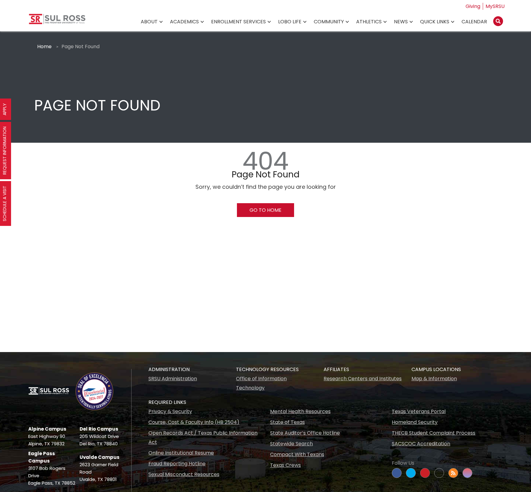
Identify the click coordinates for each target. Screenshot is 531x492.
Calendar (474, 21)
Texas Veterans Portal (419, 411)
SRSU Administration (172, 378)
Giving (473, 6)
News (401, 21)
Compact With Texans (297, 454)
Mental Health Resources (300, 411)
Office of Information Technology (261, 383)
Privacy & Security (170, 411)
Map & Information (434, 378)
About (149, 21)
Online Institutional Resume (181, 452)
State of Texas (287, 422)
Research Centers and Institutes (363, 378)
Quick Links (434, 21)
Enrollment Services (238, 21)
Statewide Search (291, 443)
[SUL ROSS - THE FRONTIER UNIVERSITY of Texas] (57, 21)
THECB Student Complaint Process (433, 432)
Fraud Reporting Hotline (177, 463)
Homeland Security (415, 422)
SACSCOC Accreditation (421, 443)
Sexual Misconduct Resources (183, 474)
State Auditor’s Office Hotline (305, 432)
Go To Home (265, 210)
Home (44, 46)
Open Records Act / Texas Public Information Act (203, 437)
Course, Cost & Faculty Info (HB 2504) (193, 422)
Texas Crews (285, 465)
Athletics (369, 21)
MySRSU (495, 6)
